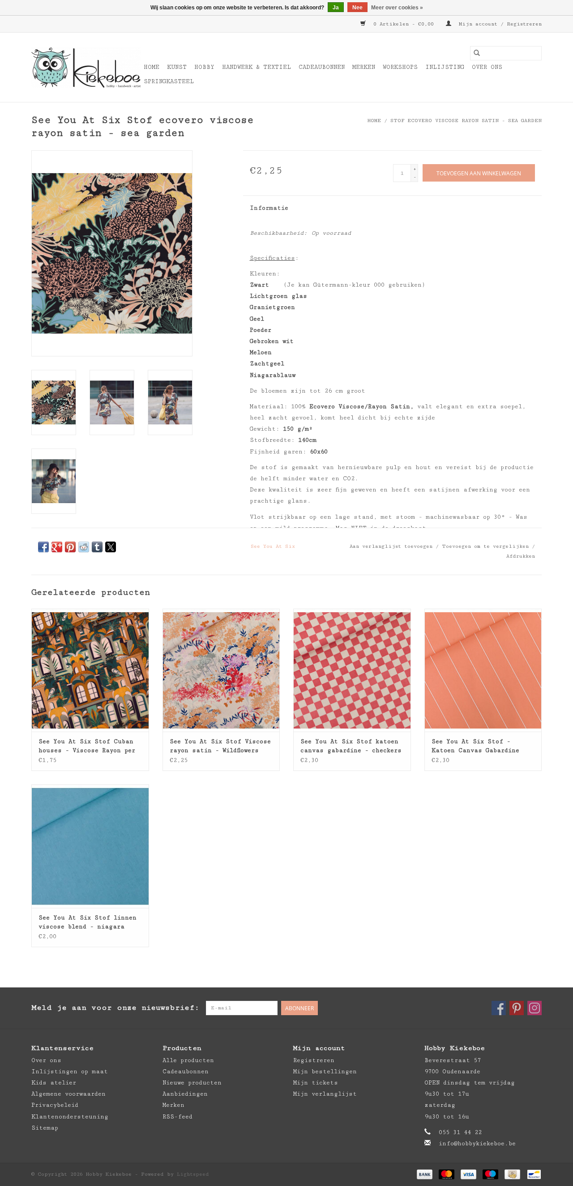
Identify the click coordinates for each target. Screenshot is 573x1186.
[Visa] (468, 1174)
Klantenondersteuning (69, 1116)
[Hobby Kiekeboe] (86, 67)
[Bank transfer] (425, 1174)
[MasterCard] (447, 1174)
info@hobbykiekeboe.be (477, 1143)
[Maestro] (490, 1174)
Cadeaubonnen (322, 67)
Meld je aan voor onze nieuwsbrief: (115, 1007)
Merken (363, 67)
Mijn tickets (315, 1082)
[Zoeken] (476, 53)
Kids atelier (53, 1082)
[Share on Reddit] (83, 547)
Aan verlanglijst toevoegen (393, 546)
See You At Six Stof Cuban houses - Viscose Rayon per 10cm (86, 746)
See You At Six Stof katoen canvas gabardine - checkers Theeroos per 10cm (351, 746)
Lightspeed (193, 1174)
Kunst (177, 67)
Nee (357, 7)
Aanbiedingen (185, 1093)
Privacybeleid (54, 1105)
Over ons (487, 67)
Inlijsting (444, 67)
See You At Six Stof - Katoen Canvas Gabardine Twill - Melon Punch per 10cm (483, 746)
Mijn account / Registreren (499, 24)
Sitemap (44, 1127)
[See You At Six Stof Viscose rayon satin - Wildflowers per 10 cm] (221, 670)
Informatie (269, 208)
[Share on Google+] (56, 547)
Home (151, 67)
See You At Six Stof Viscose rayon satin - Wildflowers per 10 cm (220, 746)
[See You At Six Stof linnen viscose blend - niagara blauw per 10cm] (90, 845)
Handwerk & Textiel (256, 67)
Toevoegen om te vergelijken (487, 546)
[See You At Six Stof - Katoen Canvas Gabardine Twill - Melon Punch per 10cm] (483, 670)
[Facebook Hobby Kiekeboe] (499, 1008)
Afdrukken (520, 556)
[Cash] (512, 1174)
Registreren (313, 1060)
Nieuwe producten (192, 1082)
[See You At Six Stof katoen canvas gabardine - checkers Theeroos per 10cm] (352, 670)
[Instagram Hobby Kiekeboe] (534, 1008)
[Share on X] (110, 547)
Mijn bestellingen (325, 1071)
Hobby (204, 67)
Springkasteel (169, 81)
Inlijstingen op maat (69, 1071)
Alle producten (188, 1060)
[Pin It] (70, 547)
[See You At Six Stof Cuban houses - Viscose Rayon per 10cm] (90, 670)
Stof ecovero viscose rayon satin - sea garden (466, 120)
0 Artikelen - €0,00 (403, 24)
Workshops (400, 67)
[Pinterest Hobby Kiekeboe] (516, 1008)
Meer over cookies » (397, 7)
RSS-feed (177, 1116)
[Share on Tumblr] (97, 547)
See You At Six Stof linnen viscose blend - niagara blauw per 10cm (87, 922)
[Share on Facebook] (43, 547)
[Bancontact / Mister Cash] (532, 1174)
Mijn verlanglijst (325, 1093)
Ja (336, 7)
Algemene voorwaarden (68, 1093)
